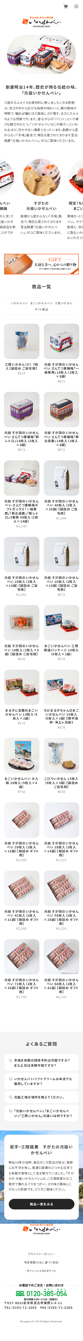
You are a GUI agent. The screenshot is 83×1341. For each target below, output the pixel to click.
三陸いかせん (63, 303)
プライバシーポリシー (41, 1254)
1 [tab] (38, 68)
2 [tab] (41, 68)
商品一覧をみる (41, 1204)
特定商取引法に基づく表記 (41, 1262)
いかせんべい (19, 303)
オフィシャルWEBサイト (42, 1271)
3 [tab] (44, 68)
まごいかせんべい (41, 303)
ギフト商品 (41, 309)
